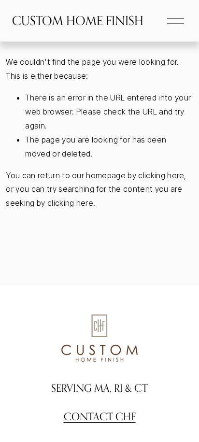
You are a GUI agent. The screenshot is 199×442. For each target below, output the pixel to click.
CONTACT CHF (100, 416)
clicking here (161, 175)
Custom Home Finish (77, 20)
